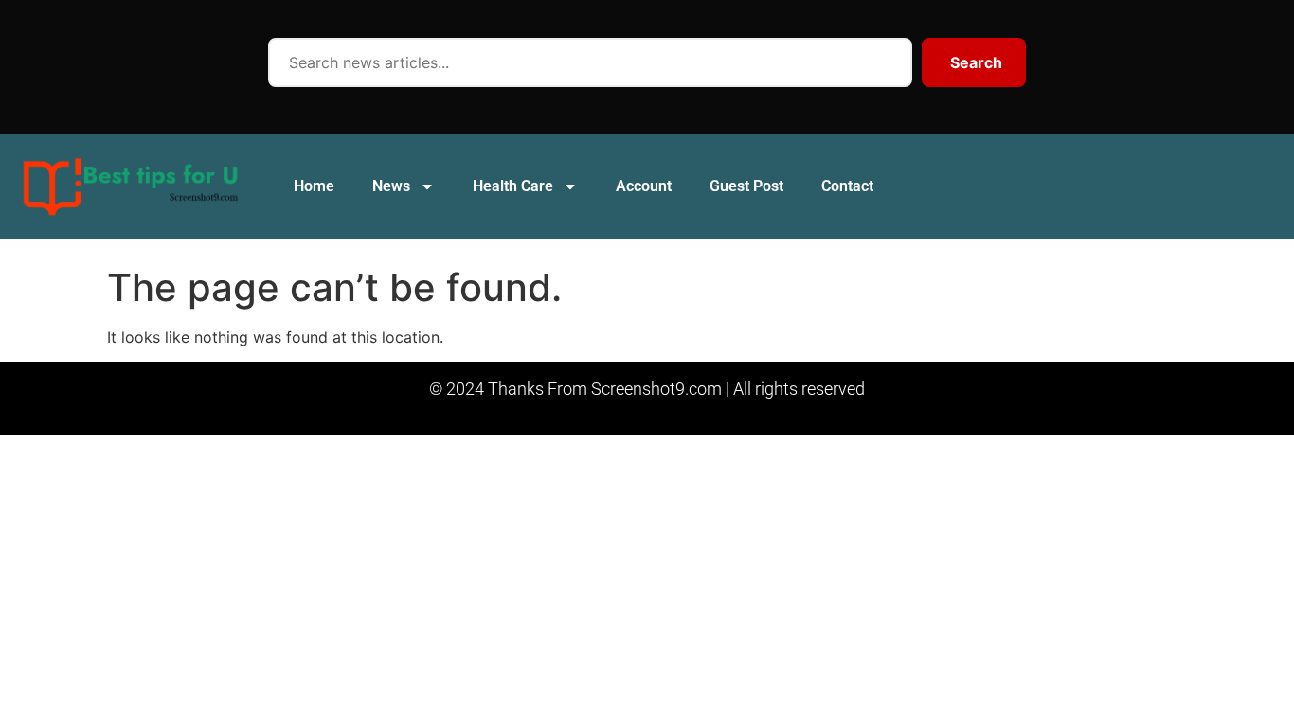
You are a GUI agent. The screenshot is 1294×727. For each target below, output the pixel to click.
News (391, 186)
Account (644, 186)
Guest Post (746, 186)
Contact (847, 186)
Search (976, 62)
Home (314, 186)
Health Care (513, 186)
